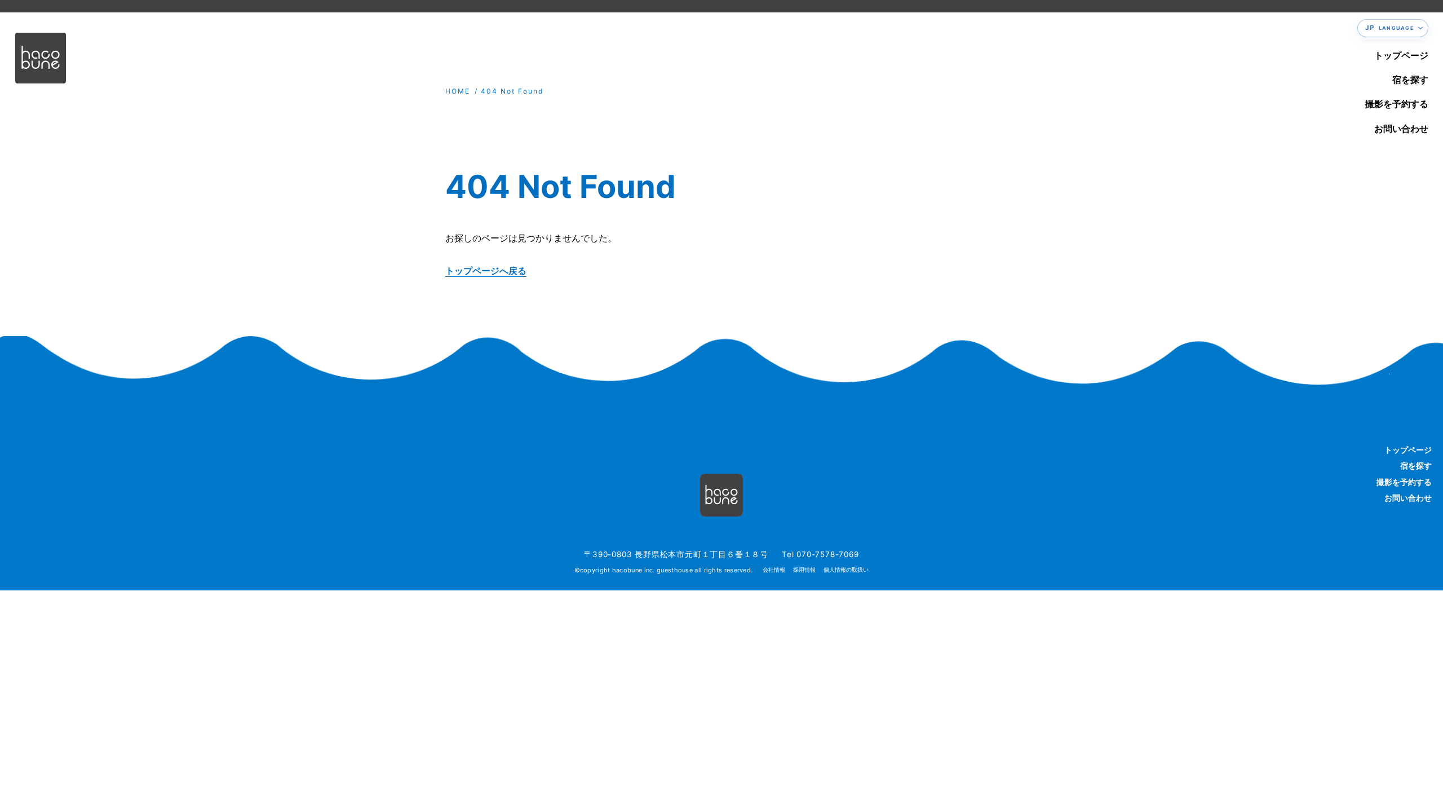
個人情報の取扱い (846, 570)
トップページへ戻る (485, 270)
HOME (457, 91)
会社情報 (774, 570)
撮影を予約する (1396, 103)
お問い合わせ (1401, 128)
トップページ (1401, 55)
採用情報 (804, 570)
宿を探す (1410, 79)
